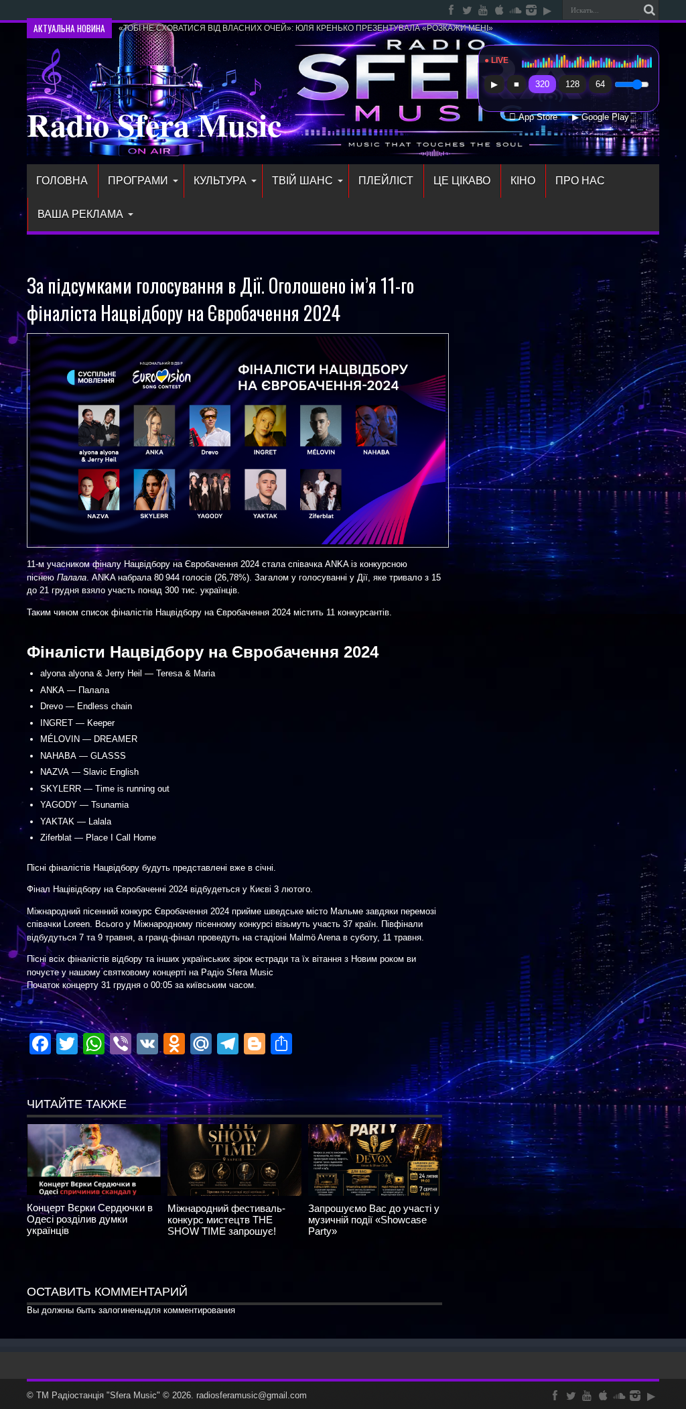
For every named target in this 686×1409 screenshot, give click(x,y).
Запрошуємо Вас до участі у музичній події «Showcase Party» (373, 1220)
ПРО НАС (580, 180)
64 (600, 84)
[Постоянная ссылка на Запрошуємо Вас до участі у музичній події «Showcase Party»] (375, 1193)
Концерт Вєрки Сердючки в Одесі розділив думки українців (90, 1219)
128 (572, 84)
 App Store (533, 117)
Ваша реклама (80, 214)
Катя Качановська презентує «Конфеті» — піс (206, 10)
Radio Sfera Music (154, 124)
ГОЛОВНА (62, 180)
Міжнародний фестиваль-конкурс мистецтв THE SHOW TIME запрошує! (226, 1220)
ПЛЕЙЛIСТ (385, 180)
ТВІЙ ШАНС (302, 180)
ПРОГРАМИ (138, 180)
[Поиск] (649, 10)
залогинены (121, 1310)
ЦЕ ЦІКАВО (461, 180)
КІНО (522, 180)
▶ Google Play (600, 117)
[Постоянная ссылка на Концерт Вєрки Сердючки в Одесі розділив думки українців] (94, 1192)
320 (542, 84)
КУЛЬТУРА (220, 180)
